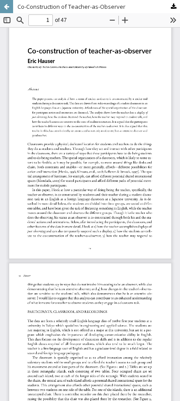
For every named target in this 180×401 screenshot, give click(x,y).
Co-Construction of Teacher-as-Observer (71, 7)
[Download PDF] (173, 6)
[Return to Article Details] (6, 6)
